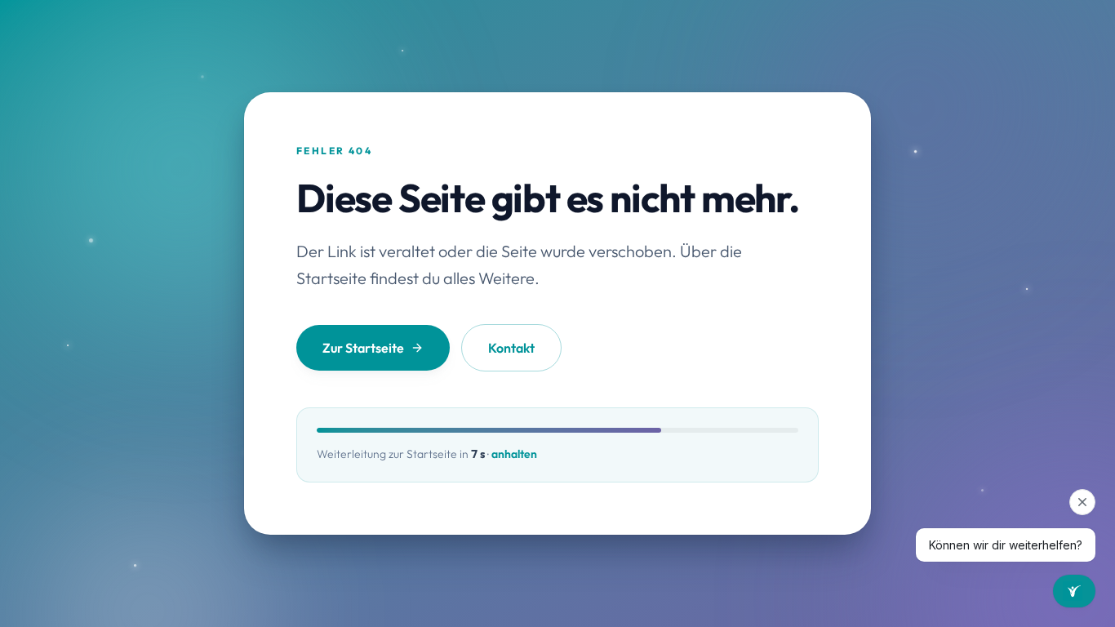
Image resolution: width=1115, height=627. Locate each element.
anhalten (514, 454)
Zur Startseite (363, 348)
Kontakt (511, 348)
